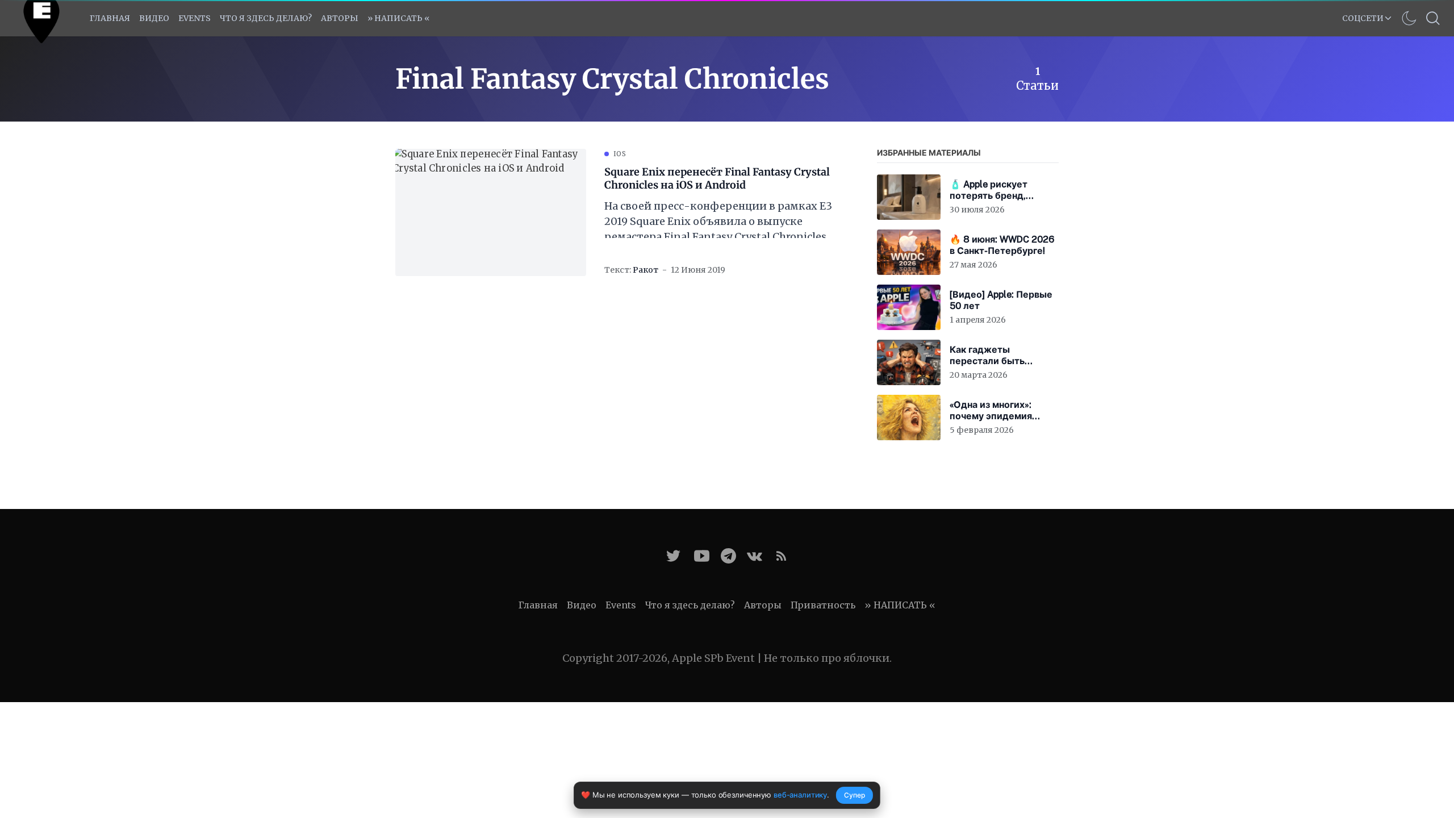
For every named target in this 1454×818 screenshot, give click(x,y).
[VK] (754, 556)
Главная (110, 18)
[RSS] (781, 556)
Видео (154, 18)
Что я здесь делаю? (266, 18)
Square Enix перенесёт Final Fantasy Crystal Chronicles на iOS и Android (717, 178)
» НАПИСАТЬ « (398, 18)
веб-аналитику (800, 794)
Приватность (823, 605)
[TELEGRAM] (728, 556)
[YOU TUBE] (702, 556)
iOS (619, 153)
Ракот (645, 270)
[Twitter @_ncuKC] (673, 556)
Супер (854, 795)
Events (620, 605)
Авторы (339, 18)
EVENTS (194, 18)
